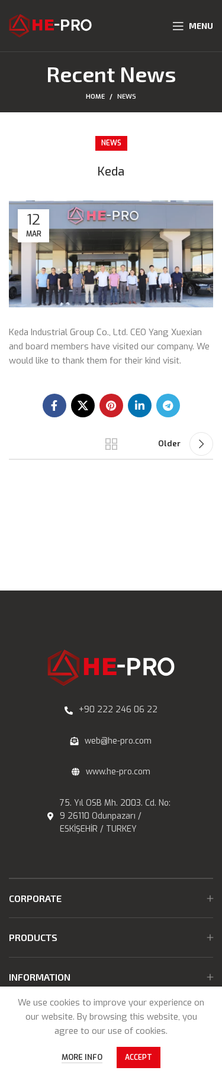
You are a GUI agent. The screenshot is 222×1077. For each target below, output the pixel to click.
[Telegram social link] (168, 405)
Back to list (111, 444)
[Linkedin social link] (140, 405)
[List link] (111, 709)
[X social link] (83, 405)
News (126, 96)
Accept (138, 1057)
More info (82, 1057)
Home (95, 96)
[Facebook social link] (54, 405)
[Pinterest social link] (111, 405)
